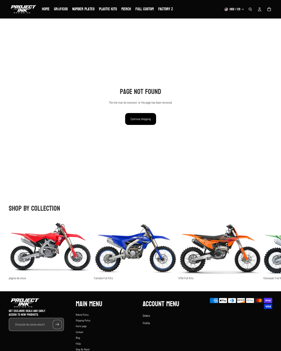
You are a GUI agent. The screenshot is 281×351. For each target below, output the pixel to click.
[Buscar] (250, 9)
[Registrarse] (57, 324)
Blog (78, 338)
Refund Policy (82, 315)
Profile (146, 323)
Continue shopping (140, 119)
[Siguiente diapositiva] (267, 250)
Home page (81, 326)
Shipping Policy (83, 320)
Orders (146, 316)
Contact (79, 332)
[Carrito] (269, 9)
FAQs (78, 344)
